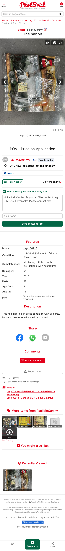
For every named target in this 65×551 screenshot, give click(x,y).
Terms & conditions (27, 517)
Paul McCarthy (19, 159)
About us (10, 517)
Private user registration (33, 522)
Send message (32, 224)
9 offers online (51, 181)
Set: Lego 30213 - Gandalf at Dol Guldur (43, 20)
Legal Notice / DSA (49, 517)
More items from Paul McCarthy (32, 410)
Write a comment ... (32, 360)
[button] (4, 4)
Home (5, 20)
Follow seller (13, 182)
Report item (32, 371)
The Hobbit (16, 20)
